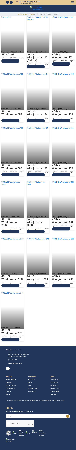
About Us (31, 379)
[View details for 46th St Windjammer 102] (12, 90)
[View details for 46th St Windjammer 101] (63, 33)
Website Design (46, 401)
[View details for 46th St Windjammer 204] (38, 255)
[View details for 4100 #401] (12, 33)
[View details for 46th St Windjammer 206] (63, 255)
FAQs (30, 382)
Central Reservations (26, 14)
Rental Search (11, 379)
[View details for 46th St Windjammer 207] (12, 309)
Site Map (54, 394)
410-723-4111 (33, 3)
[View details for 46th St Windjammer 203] (12, 255)
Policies (8, 391)
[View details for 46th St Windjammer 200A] (12, 198)
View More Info (10, 61)
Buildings (9, 382)
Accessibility (55, 391)
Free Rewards (10, 388)
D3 (54, 401)
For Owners (54, 382)
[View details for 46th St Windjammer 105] (63, 90)
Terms (8, 394)
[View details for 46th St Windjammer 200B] (38, 198)
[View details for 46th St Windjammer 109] (63, 144)
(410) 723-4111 (12, 360)
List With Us (54, 385)
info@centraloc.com (15, 363)
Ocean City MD (60, 401)
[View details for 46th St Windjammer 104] (38, 90)
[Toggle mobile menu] (72, 2)
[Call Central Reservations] (11, 2)
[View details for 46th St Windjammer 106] (12, 144)
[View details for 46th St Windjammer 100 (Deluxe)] (38, 33)
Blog (29, 385)
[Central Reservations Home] (38, 8)
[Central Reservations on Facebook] (7, 2)
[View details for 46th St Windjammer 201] (63, 198)
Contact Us (32, 391)
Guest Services (11, 385)
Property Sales (33, 388)
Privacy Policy (55, 388)
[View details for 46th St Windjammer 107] (38, 144)
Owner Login (55, 379)
